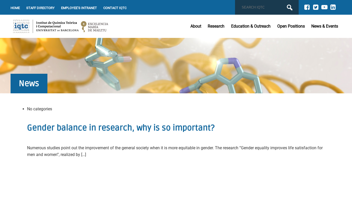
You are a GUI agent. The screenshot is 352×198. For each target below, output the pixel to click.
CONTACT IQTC (115, 8)
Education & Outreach (251, 26)
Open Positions (291, 26)
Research (216, 26)
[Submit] (290, 7)
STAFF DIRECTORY (40, 8)
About (195, 26)
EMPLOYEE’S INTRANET (79, 8)
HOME (15, 8)
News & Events (324, 26)
